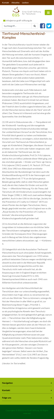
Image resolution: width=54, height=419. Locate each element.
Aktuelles (15, 2)
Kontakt (5, 2)
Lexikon (25, 2)
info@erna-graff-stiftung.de (18, 20)
